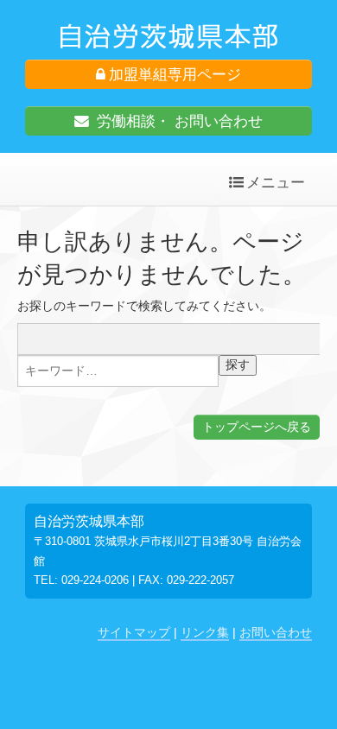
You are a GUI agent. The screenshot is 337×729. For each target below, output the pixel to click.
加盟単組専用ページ (175, 75)
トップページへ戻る (256, 427)
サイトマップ (134, 632)
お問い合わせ (275, 632)
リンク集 (205, 632)
